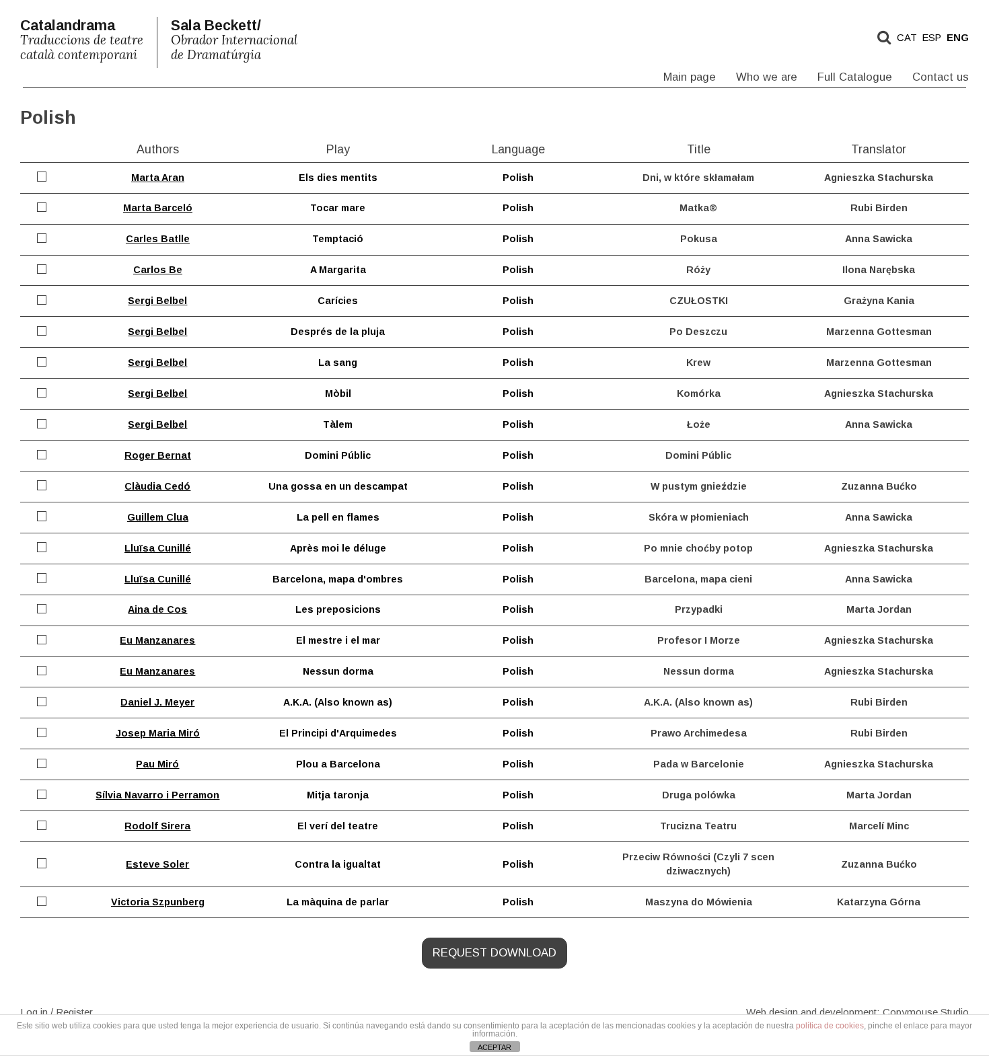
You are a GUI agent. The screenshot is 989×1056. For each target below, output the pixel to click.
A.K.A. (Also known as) (337, 702)
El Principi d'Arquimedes (338, 733)
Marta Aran (157, 177)
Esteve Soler (157, 864)
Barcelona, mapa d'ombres (337, 579)
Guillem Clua (157, 517)
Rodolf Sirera (157, 826)
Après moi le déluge (338, 548)
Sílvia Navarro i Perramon (157, 795)
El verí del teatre (337, 826)
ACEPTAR (494, 1047)
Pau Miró (157, 764)
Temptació (337, 238)
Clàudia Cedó (157, 486)
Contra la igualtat (338, 864)
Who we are (766, 77)
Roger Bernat (157, 455)
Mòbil (338, 393)
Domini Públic (338, 455)
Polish (518, 177)
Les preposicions (338, 609)
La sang (337, 362)
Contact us (940, 77)
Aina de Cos (157, 609)
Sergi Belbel (157, 300)
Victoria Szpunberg (158, 902)
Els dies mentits (338, 177)
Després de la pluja (338, 331)
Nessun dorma (338, 671)
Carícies (338, 300)
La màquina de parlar (338, 902)
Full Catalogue (854, 77)
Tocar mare (337, 207)
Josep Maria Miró (158, 733)
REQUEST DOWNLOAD (494, 952)
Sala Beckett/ (234, 40)
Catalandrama (81, 40)
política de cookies (830, 1025)
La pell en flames (338, 517)
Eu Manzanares (157, 640)
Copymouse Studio (926, 1011)
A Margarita (338, 269)
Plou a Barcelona (338, 764)
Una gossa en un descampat (338, 486)
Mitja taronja (338, 795)
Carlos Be (157, 269)
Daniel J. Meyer (157, 702)
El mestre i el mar (338, 640)
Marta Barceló (157, 207)
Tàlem (338, 424)
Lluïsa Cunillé (157, 548)
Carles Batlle (158, 238)
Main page (689, 77)
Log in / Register (56, 1011)
